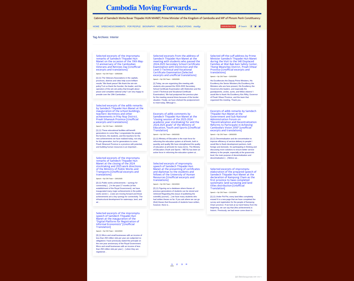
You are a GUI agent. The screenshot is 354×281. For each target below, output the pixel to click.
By (108, 74)
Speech (98, 74)
